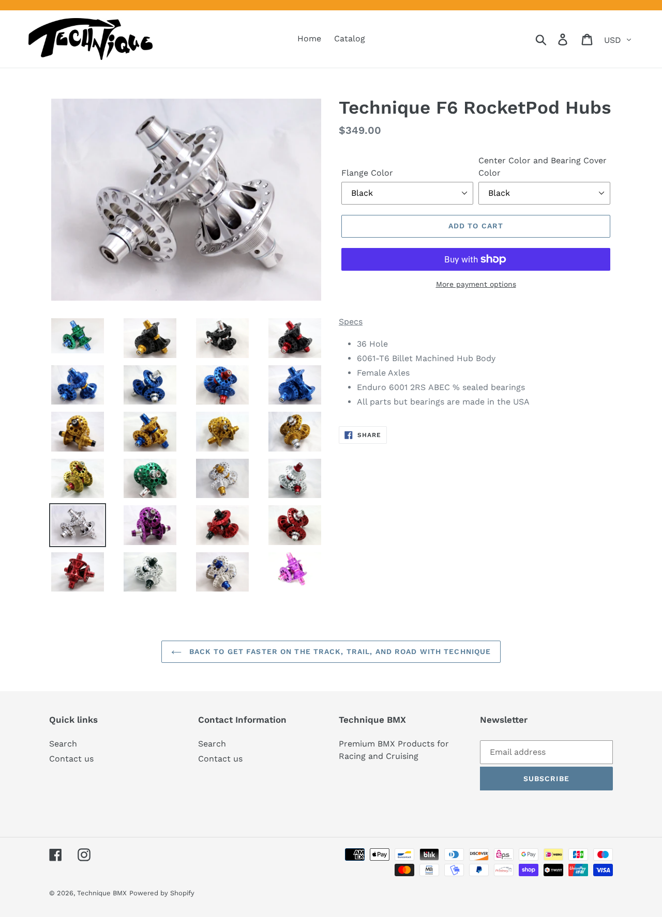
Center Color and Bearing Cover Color (542, 167)
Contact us (71, 759)
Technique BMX (102, 893)
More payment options (476, 284)
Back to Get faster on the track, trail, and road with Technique (339, 651)
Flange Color (367, 173)
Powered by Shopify (161, 893)
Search (63, 744)
